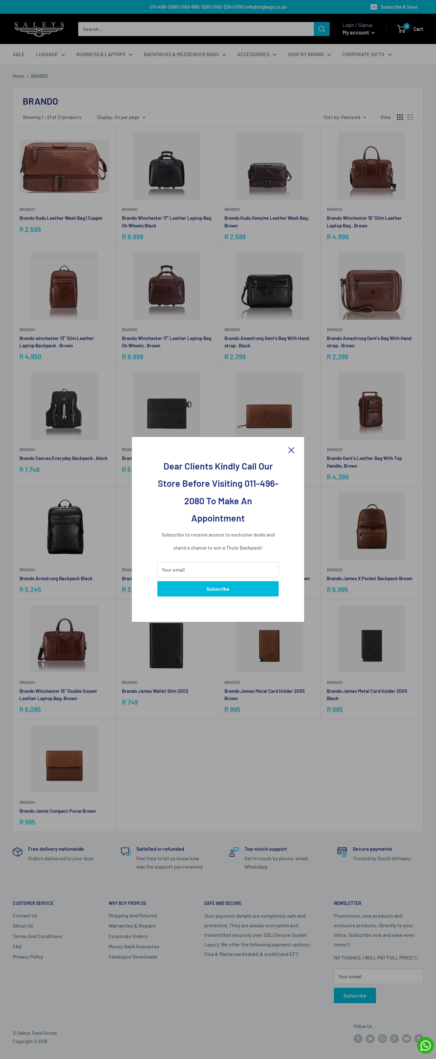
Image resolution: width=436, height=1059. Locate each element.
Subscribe (218, 589)
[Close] (291, 449)
